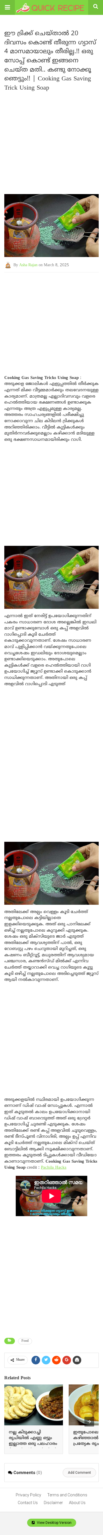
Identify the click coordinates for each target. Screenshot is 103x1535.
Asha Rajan (28, 265)
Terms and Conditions (67, 1495)
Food (25, 1341)
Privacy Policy (28, 1495)
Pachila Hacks (53, 1167)
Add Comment (79, 1473)
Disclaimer (53, 1502)
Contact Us (28, 1502)
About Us (77, 1502)
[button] (7, 7)
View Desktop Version (54, 1523)
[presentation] (89, 1422)
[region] (51, 318)
